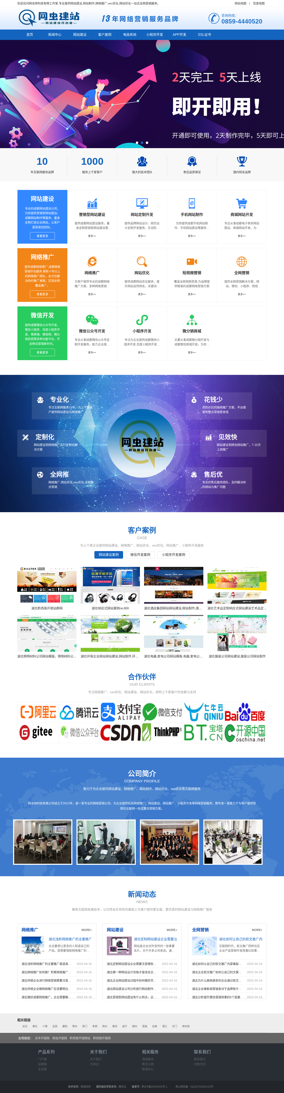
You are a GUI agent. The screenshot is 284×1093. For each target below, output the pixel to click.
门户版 (42, 1059)
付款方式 (200, 1064)
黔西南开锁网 (102, 1038)
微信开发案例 (140, 554)
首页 (29, 34)
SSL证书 (204, 34)
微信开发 (42, 315)
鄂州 (74, 1026)
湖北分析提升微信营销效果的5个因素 (216, 997)
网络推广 (42, 257)
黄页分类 (148, 1064)
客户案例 (104, 34)
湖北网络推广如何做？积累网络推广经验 (47, 972)
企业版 (42, 1069)
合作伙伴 (142, 677)
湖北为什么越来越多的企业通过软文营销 (217, 980)
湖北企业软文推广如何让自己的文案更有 (217, 972)
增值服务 (148, 1059)
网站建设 (79, 34)
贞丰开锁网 (42, 1038)
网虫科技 (86, 1086)
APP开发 (179, 34)
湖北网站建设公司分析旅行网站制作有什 (132, 988)
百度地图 (259, 3)
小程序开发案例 (173, 554)
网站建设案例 (109, 554)
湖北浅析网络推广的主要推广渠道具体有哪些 (82, 939)
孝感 (94, 1026)
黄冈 (114, 1026)
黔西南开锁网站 (80, 1038)
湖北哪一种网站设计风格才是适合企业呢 (132, 972)
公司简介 (142, 774)
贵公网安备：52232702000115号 (194, 1086)
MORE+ (86, 930)
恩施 (144, 1026)
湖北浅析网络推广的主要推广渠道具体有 (47, 963)
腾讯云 (122, 1086)
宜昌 (54, 1026)
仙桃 (154, 1026)
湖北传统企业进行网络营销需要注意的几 (47, 980)
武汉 (24, 1026)
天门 (174, 1026)
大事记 (94, 1064)
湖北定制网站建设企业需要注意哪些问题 (132, 963)
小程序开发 (154, 34)
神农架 (186, 1026)
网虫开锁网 (59, 1038)
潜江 (164, 1026)
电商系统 (129, 34)
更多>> (92, 236)
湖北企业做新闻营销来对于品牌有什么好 (217, 988)
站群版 (42, 1064)
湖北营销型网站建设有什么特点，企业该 (132, 997)
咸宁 (124, 1026)
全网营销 (200, 930)
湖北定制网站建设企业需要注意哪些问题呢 (165, 939)
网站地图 (240, 3)
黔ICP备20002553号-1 (154, 1086)
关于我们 (96, 1059)
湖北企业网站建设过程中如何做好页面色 (132, 980)
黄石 (34, 1026)
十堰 (44, 1026)
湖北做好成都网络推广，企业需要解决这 (47, 997)
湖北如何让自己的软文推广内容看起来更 (217, 963)
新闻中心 (55, 34)
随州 (134, 1026)
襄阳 (64, 1026)
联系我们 (200, 1059)
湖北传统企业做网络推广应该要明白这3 (47, 988)
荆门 (84, 1026)
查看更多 (42, 236)
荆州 (104, 1026)
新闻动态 (142, 894)
